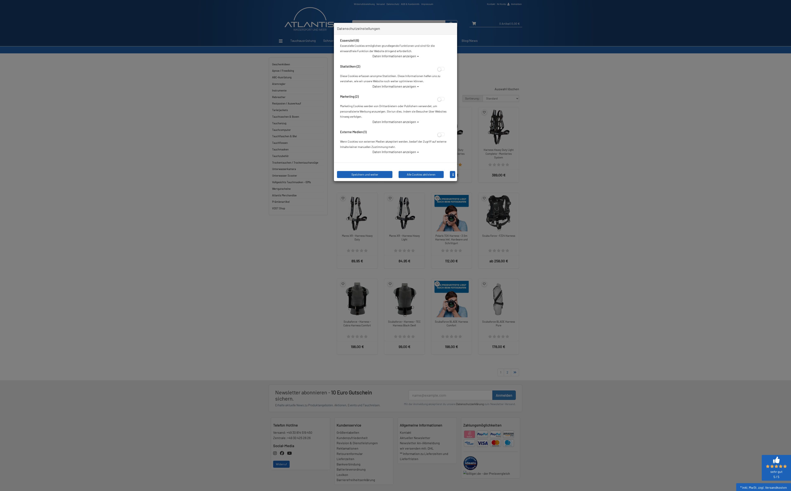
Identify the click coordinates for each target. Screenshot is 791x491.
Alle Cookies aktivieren (421, 174)
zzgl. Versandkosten (772, 487)
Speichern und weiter (364, 174)
